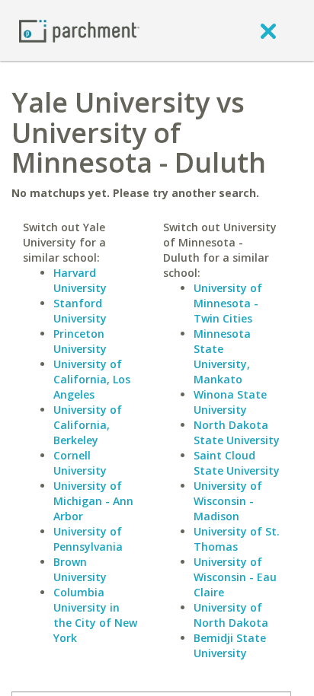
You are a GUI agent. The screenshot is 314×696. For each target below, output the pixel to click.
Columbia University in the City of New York (95, 615)
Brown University (80, 569)
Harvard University (80, 280)
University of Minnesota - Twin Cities (228, 303)
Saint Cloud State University (237, 463)
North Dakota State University (237, 432)
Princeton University (80, 341)
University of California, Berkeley (87, 424)
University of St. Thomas (237, 539)
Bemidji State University (230, 645)
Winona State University (230, 402)
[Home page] (79, 30)
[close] (268, 30)
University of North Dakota (231, 615)
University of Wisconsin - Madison (228, 500)
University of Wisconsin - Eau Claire (235, 577)
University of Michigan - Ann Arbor (93, 500)
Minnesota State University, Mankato (222, 356)
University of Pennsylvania (88, 539)
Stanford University (80, 311)
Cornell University (80, 463)
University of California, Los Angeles (91, 379)
